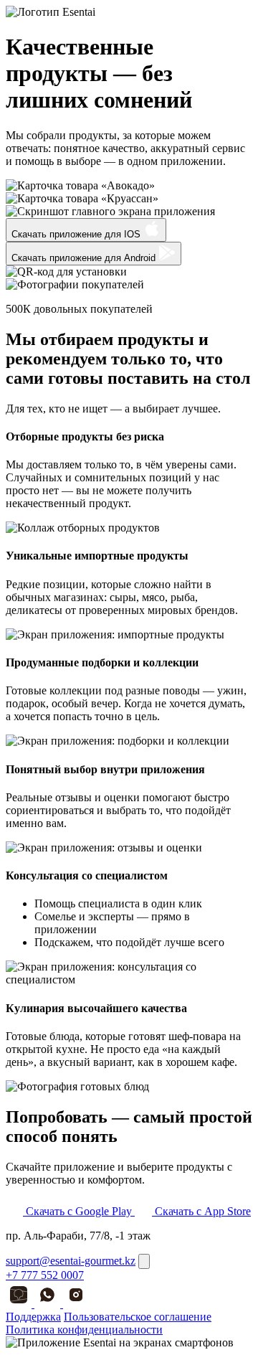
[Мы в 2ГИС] (20, 1304)
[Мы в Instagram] (76, 1304)
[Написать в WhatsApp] (48, 1304)
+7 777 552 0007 (45, 1275)
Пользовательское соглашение (137, 1317)
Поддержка (33, 1317)
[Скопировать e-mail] (144, 1261)
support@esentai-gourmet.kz (70, 1261)
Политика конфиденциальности (84, 1329)
